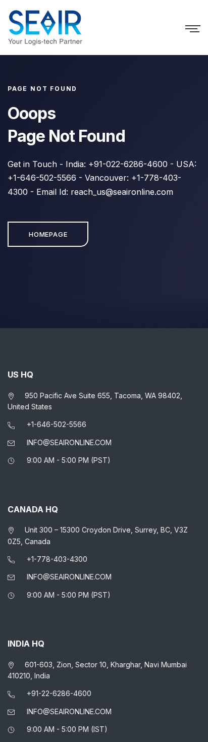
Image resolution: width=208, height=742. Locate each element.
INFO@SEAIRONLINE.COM (69, 442)
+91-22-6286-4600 (59, 693)
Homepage (48, 234)
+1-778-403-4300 (57, 559)
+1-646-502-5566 (56, 424)
